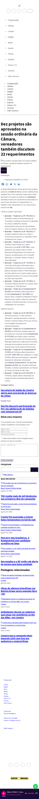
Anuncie (11, 71)
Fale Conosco (13, 76)
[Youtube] (19, 11)
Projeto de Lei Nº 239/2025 (23, 373)
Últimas (11, 26)
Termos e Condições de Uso (12, 720)
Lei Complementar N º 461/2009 (18, 294)
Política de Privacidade (10, 718)
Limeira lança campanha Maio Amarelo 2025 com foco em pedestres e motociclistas (16, 638)
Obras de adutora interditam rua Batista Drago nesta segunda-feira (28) (19, 591)
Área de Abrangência (10, 713)
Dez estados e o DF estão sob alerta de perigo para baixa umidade (19, 563)
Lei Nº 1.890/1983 (13, 355)
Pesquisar (34, 469)
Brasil (10, 43)
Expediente (32, 197)
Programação (13, 20)
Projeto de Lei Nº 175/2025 (23, 281)
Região (11, 37)
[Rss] (24, 11)
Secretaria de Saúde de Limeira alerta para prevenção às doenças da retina (18, 393)
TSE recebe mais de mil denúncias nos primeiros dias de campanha (19, 497)
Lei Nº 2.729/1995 (22, 247)
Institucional (7, 711)
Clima (7, 509)
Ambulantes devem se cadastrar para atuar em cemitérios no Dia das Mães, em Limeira (18, 614)
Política (13, 488)
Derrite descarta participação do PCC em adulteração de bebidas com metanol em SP (18, 408)
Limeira (11, 31)
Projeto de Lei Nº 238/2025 (23, 313)
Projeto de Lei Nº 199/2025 (23, 216)
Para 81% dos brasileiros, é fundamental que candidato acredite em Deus (15, 540)
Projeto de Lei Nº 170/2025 (23, 263)
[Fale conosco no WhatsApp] (35, 786)
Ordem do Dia (14, 192)
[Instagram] (14, 11)
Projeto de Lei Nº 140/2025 (23, 232)
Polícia (10, 54)
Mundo (11, 48)
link (11, 207)
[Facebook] (9, 11)
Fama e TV (12, 65)
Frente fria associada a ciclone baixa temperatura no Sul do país (18, 518)
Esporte (11, 60)
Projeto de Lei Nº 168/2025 (23, 242)
